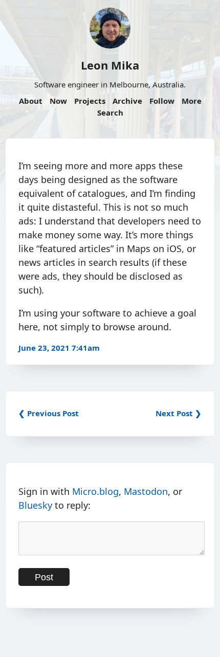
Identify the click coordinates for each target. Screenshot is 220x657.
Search (110, 112)
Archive (127, 101)
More (192, 101)
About (30, 101)
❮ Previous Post (48, 413)
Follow (161, 101)
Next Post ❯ (179, 413)
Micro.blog (95, 491)
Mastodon (146, 491)
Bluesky (35, 505)
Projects (89, 101)
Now (58, 101)
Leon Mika (110, 65)
